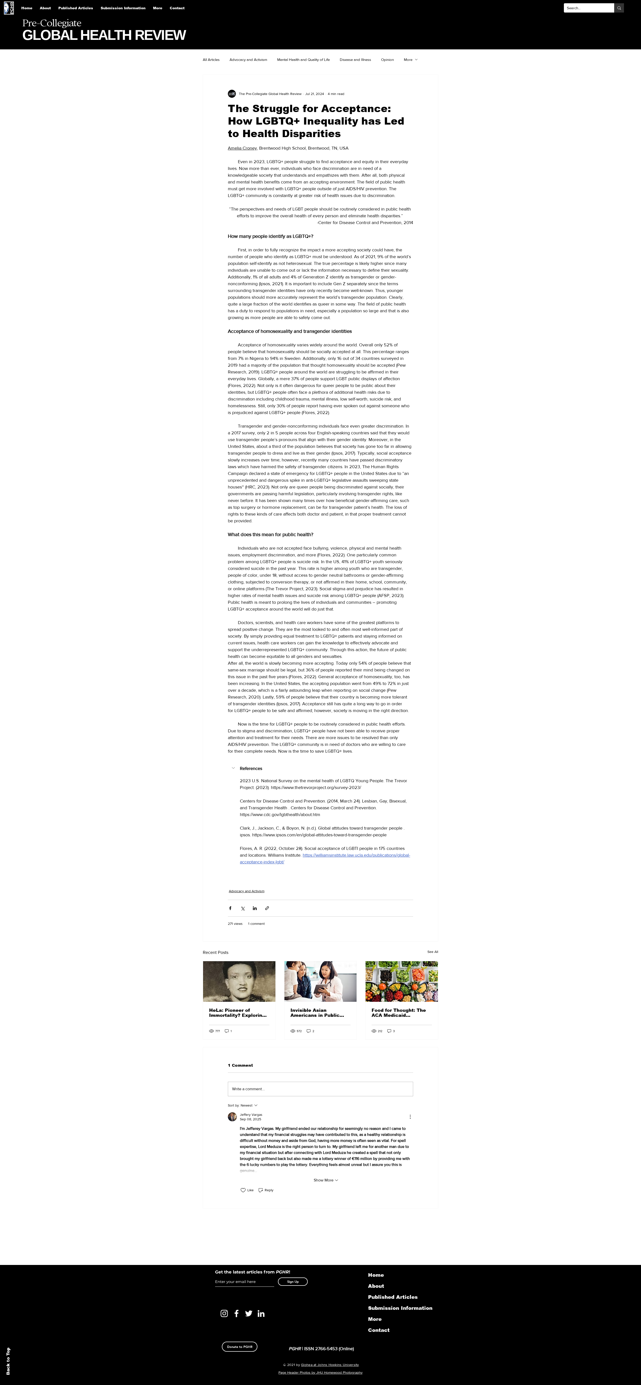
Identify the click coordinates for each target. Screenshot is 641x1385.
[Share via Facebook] (230, 908)
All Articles (211, 59)
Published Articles (393, 1297)
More (408, 59)
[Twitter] (249, 1313)
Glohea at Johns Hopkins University (330, 1365)
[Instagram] (224, 1313)
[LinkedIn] (261, 1313)
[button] (123, 8)
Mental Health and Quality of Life (303, 59)
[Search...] (619, 8)
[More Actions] (410, 1117)
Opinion (387, 59)
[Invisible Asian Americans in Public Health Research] (320, 981)
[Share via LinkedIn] (254, 908)
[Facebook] (236, 1313)
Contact (379, 1330)
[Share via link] (267, 908)
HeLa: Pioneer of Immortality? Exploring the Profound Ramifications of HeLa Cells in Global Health (237, 1013)
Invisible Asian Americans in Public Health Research (315, 1013)
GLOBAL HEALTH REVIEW (104, 35)
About (376, 1286)
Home (376, 1275)
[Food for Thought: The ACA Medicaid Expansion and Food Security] (402, 981)
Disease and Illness (355, 59)
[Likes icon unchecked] (243, 1190)
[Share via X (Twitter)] (242, 908)
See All (432, 952)
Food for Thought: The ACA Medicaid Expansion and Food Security (399, 1013)
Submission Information (394, 1308)
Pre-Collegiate (51, 23)
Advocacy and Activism (248, 59)
